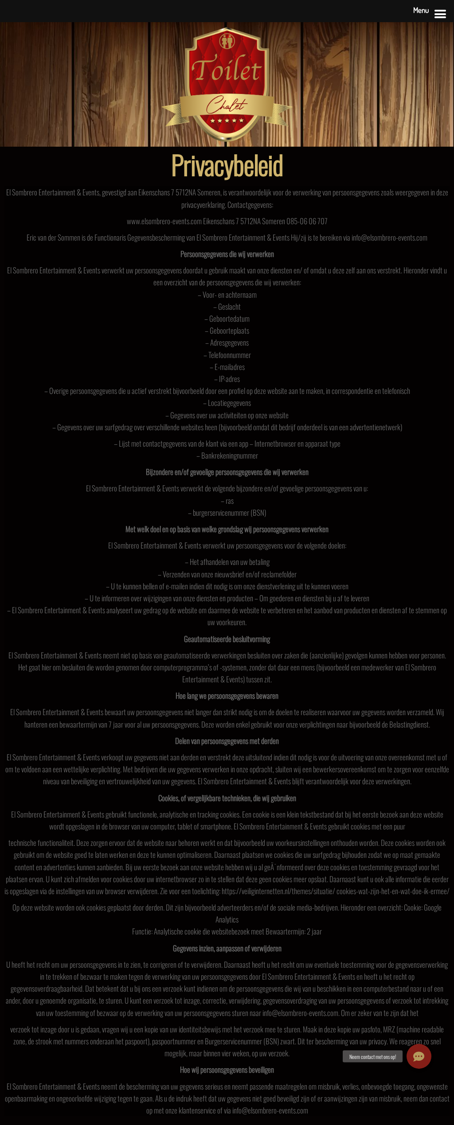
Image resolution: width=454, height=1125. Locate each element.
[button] (419, 1056)
